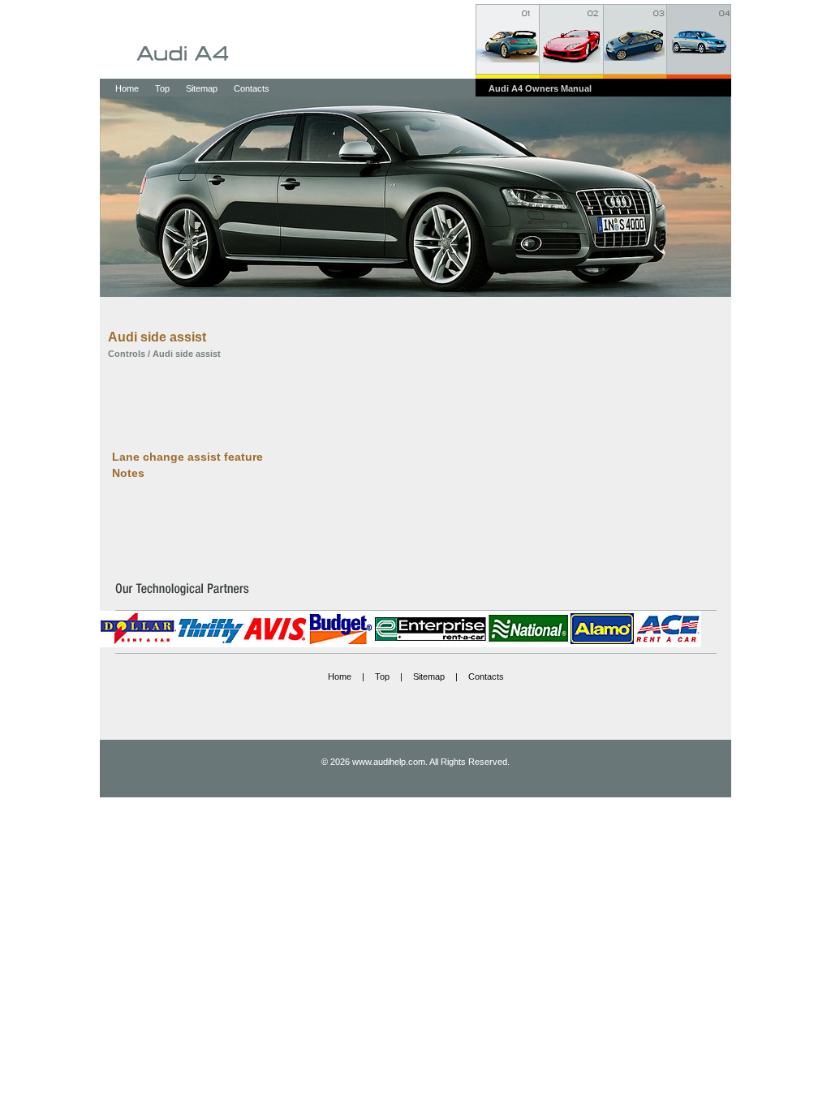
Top (162, 88)
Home (127, 88)
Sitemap (201, 88)
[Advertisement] (403, 403)
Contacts (251, 88)
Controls (126, 354)
